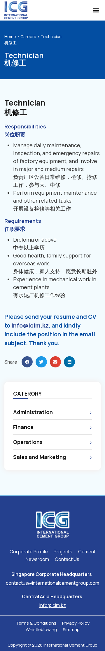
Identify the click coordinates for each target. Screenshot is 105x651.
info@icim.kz (30, 325)
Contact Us (67, 559)
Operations (28, 441)
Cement (87, 551)
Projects (63, 551)
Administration (33, 412)
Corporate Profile (29, 551)
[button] (96, 10)
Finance (23, 426)
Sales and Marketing (39, 456)
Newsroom (37, 559)
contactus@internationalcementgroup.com (52, 583)
